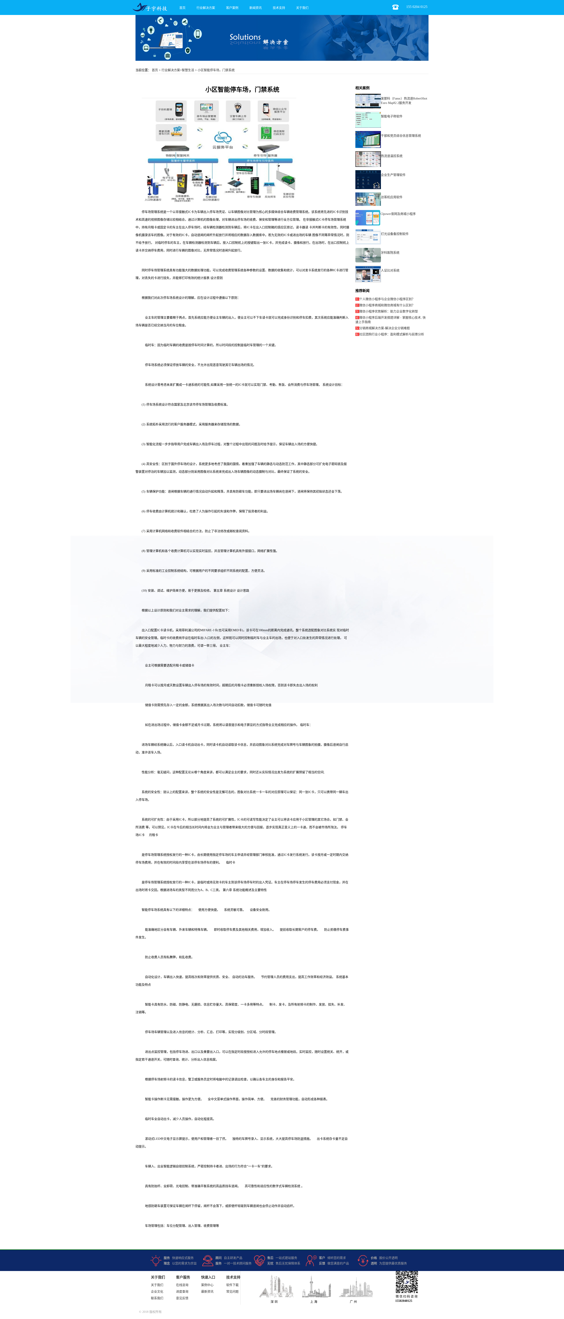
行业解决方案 (206, 7)
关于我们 (302, 7)
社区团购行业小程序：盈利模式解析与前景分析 (391, 334)
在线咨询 (182, 1285)
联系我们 (157, 1298)
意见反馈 (182, 1298)
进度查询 (182, 1291)
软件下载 (232, 1285)
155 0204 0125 (416, 7)
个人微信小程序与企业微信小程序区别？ (387, 299)
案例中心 (207, 1285)
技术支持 (279, 7)
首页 (182, 7)
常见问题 (232, 1291)
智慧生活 (188, 70)
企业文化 (157, 1291)
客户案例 (232, 7)
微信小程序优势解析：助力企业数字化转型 (388, 311)
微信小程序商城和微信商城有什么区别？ (387, 305)
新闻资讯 (255, 7)
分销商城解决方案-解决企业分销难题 (384, 328)
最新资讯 (207, 1291)
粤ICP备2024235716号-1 (16, 1311)
